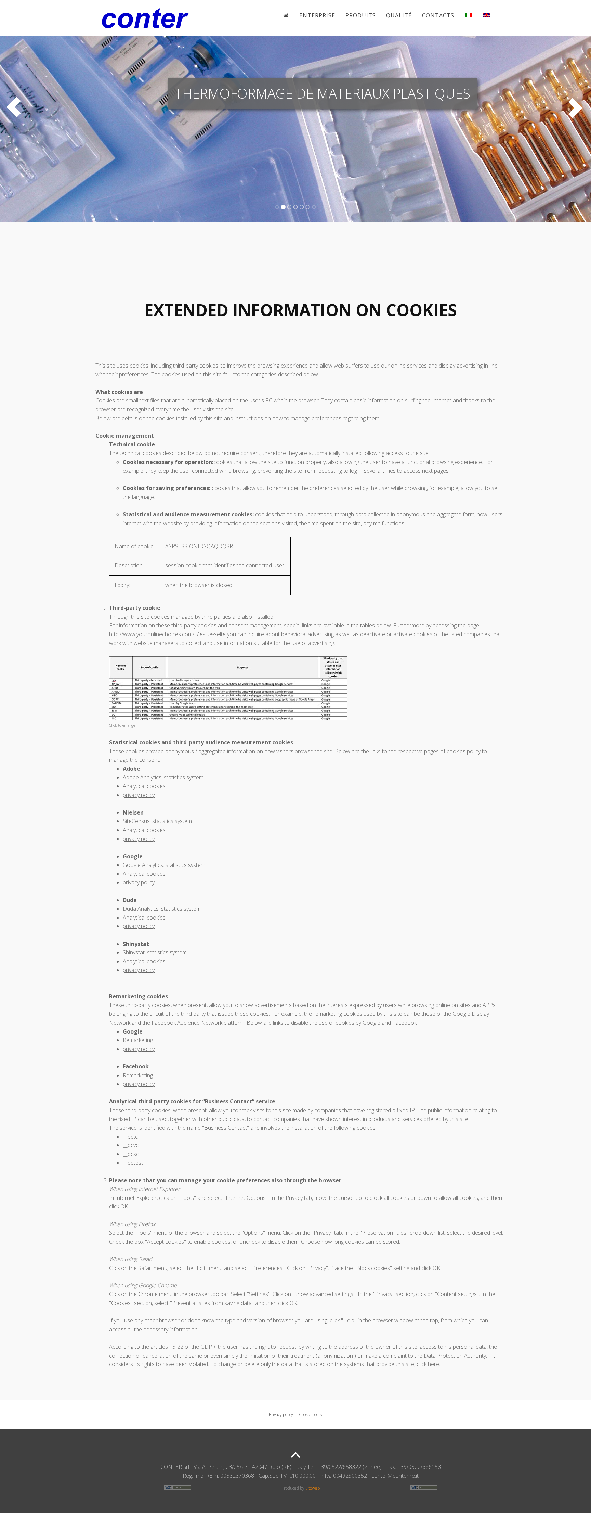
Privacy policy (281, 1415)
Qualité (399, 15)
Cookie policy (311, 1415)
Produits (360, 15)
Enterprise (317, 15)
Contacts (438, 15)
